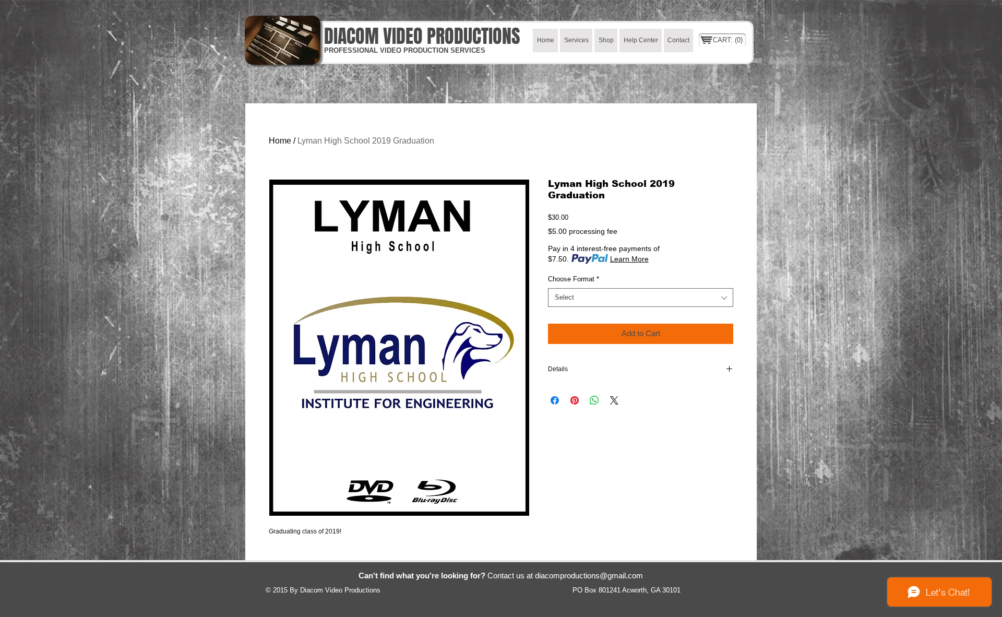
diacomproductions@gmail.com (589, 575)
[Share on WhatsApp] (594, 400)
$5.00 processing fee (582, 231)
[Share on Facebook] (554, 400)
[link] (728, 40)
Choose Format (573, 279)
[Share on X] (614, 400)
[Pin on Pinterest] (574, 400)
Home (280, 140)
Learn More (629, 259)
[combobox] (640, 297)
